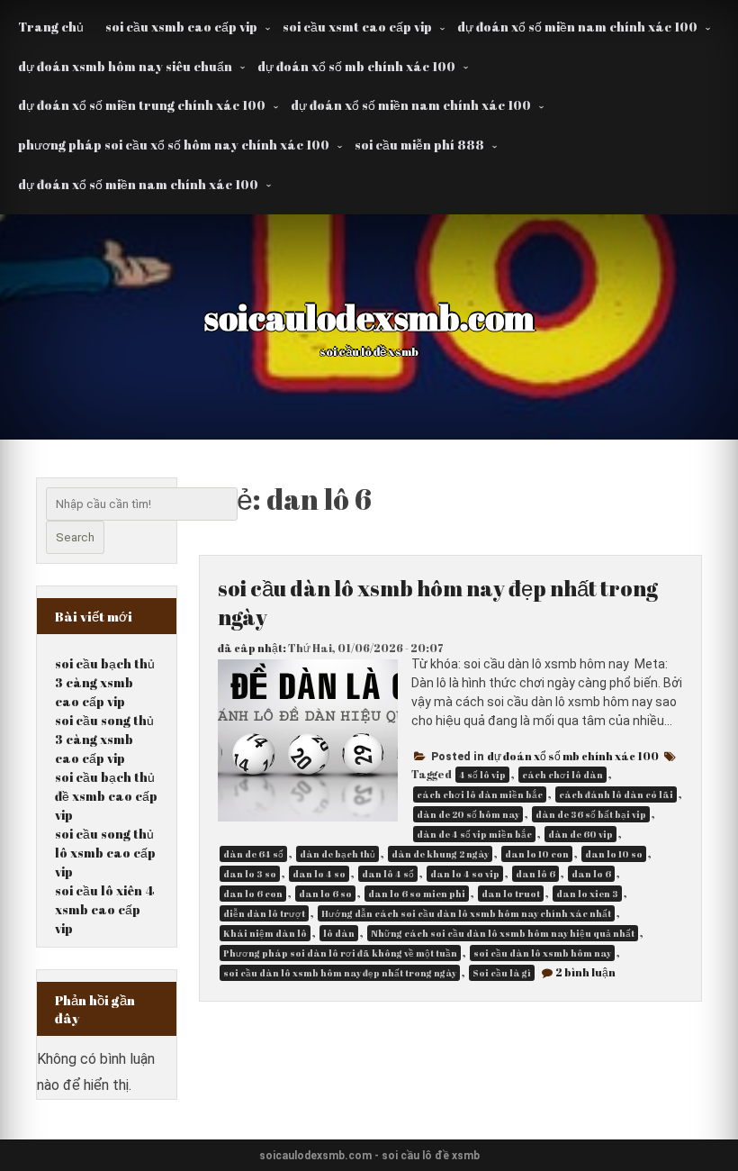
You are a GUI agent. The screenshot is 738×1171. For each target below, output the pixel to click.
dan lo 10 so (614, 854)
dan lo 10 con (537, 854)
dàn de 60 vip (580, 834)
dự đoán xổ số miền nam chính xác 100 (577, 26)
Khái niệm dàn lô (265, 933)
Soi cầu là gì (501, 973)
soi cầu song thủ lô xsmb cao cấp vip (105, 852)
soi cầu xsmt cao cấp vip (357, 26)
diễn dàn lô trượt (264, 913)
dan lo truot (511, 893)
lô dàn (339, 933)
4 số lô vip (482, 774)
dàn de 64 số (253, 854)
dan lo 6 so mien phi (416, 893)
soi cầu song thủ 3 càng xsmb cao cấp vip (104, 739)
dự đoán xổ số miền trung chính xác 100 (142, 104)
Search (75, 537)
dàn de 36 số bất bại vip (591, 814)
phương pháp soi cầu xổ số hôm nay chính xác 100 (173, 144)
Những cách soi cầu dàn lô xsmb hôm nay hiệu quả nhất (502, 933)
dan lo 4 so (319, 873)
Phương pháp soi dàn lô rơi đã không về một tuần (340, 953)
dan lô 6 (535, 873)
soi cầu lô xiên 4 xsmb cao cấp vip (104, 909)
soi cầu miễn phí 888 (419, 144)
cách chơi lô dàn (562, 774)
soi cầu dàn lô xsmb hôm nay (542, 953)
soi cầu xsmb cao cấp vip (181, 26)
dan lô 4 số (388, 873)
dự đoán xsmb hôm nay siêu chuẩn (125, 66)
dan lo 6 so (325, 893)
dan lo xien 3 (587, 893)
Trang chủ (51, 26)
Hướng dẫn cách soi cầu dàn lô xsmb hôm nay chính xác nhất (466, 913)
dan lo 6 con (253, 893)
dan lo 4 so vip (465, 873)
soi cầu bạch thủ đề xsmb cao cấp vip (106, 795)
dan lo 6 (591, 873)
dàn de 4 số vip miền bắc (474, 834)
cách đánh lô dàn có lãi (616, 794)
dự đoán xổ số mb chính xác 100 (356, 66)
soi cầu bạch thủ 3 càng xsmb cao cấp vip (105, 682)
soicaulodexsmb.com (369, 317)
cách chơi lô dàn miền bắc (480, 794)
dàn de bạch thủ (337, 854)
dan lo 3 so (249, 873)
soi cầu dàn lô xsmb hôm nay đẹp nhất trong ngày (339, 973)
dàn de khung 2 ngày (440, 854)
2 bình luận (585, 972)
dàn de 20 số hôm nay (468, 814)
